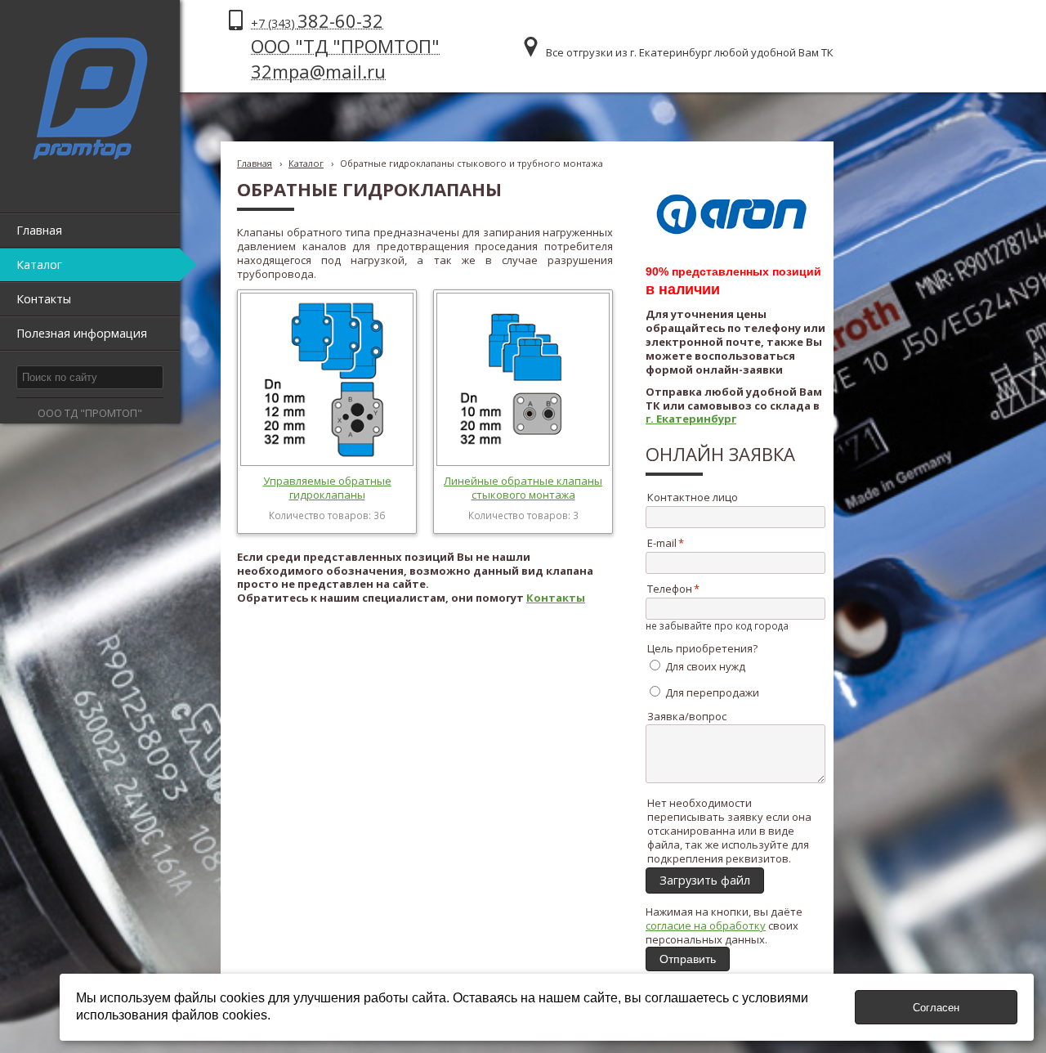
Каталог (306, 163)
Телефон (669, 588)
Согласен (936, 1007)
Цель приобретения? (702, 648)
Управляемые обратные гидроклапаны (327, 487)
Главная (254, 163)
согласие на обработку (706, 925)
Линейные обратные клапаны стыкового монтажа (523, 487)
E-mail (662, 542)
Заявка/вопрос (686, 716)
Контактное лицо (692, 497)
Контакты (555, 597)
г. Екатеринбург (691, 418)
